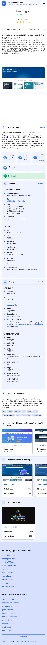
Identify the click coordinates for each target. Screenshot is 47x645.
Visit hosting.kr (23, 15)
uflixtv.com (6, 627)
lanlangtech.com (8, 559)
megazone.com (10, 527)
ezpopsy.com (7, 572)
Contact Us (23, 636)
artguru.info (7, 620)
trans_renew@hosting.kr (22, 324)
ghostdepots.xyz (8, 606)
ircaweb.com (7, 576)
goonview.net (7, 610)
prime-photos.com (9, 555)
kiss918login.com (9, 565)
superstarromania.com (11, 613)
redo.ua (5, 583)
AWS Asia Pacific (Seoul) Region (18, 195)
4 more (15, 326)
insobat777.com (8, 562)
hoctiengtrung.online (10, 603)
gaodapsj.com (7, 579)
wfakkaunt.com (8, 623)
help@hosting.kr (12, 322)
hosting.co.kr (9, 484)
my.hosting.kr (11, 219)
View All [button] (42, 127)
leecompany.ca (8, 586)
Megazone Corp (13, 305)
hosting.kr (5, 137)
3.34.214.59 (11, 201)
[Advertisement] (23, 60)
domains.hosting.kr (23, 219)
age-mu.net (6, 630)
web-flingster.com (9, 617)
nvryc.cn (5, 569)
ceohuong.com (8, 599)
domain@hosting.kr (14, 316)
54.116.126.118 (20, 201)
